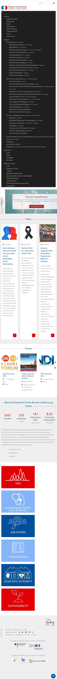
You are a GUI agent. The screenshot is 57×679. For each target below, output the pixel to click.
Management (14, 453)
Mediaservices (16, 629)
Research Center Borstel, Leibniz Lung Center (24, 641)
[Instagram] (19, 632)
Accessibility (19, 634)
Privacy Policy (9, 634)
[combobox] (45, 3)
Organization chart (15, 449)
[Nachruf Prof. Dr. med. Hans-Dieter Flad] (33, 335)
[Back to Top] (47, 676)
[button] (2, 201)
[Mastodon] (29, 632)
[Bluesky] (26, 632)
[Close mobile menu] (2, 12)
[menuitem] (5, 14)
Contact (34, 634)
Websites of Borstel (10, 632)
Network (7, 629)
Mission (12, 456)
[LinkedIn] (22, 632)
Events (25, 629)
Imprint (27, 634)
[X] (32, 632)
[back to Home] (14, 7)
